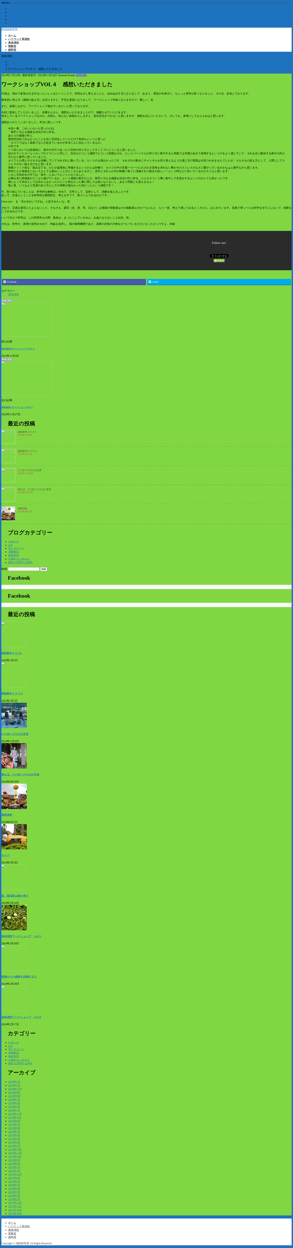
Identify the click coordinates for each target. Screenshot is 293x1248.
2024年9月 (14, 1092)
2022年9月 (14, 1160)
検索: (4, 568)
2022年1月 (14, 1170)
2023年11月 (15, 1113)
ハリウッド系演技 (19, 12)
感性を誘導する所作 (20, 562)
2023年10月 (15, 1117)
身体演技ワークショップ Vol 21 (21, 936)
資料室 (12, 23)
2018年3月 (14, 1195)
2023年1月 (14, 1145)
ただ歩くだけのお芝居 (30, 470)
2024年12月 (15, 1088)
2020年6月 (14, 1188)
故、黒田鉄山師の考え (14, 895)
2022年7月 (14, 1167)
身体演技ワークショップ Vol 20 (21, 1017)
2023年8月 (14, 1120)
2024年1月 (14, 1110)
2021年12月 (15, 1174)
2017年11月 (15, 1206)
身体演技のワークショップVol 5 (17, 407)
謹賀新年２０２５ (27, 451)
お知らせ (13, 541)
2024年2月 (14, 1106)
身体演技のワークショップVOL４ (18, 349)
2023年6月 (14, 1128)
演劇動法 (13, 551)
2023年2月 (14, 1142)
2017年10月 (15, 1209)
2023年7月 (14, 1124)
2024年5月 (14, 1099)
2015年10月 (15, 1213)
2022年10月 (15, 1156)
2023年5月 (14, 1131)
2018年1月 (14, 1199)
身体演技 (13, 15)
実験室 (12, 19)
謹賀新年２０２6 (27, 432)
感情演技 (22, 508)
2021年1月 (14, 1181)
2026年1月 (14, 1081)
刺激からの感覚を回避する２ (19, 976)
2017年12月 (15, 1202)
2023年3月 (14, 1138)
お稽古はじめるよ (19, 558)
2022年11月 (15, 1153)
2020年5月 (14, 1192)
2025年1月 (14, 1085)
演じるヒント (16, 548)
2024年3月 (14, 1103)
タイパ (5, 855)
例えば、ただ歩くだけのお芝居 (34, 489)
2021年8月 (14, 1177)
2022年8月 (14, 1163)
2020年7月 (14, 1185)
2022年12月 (15, 1149)
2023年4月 (14, 1135)
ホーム (12, 8)
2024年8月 (14, 1096)
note (10, 545)
